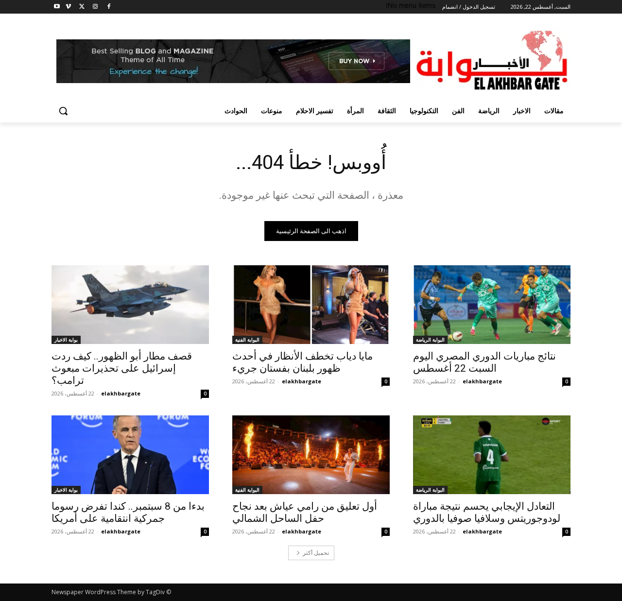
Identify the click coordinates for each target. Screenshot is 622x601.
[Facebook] (108, 7)
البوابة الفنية (247, 339)
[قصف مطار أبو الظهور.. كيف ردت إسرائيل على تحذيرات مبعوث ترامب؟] (130, 304)
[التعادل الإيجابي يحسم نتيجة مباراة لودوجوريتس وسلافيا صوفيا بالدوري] (491, 454)
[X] (81, 7)
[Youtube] (57, 7)
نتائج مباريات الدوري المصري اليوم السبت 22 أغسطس (484, 362)
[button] (63, 110)
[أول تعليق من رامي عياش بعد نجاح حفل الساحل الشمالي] (311, 454)
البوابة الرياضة (430, 339)
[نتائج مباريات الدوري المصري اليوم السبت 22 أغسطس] (491, 304)
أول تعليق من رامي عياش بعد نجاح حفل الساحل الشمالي (304, 512)
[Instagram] (95, 7)
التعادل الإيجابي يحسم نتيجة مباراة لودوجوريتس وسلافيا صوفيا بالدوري (486, 512)
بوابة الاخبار (66, 339)
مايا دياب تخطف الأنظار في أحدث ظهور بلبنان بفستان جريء (302, 362)
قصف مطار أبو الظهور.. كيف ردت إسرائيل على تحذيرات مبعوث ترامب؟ (122, 368)
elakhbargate (482, 381)
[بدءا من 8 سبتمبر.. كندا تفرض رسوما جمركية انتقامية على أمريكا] (130, 454)
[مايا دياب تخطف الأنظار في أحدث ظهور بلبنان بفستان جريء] (311, 304)
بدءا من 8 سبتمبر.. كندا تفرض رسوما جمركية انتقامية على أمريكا (128, 512)
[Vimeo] (68, 7)
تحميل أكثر (316, 553)
